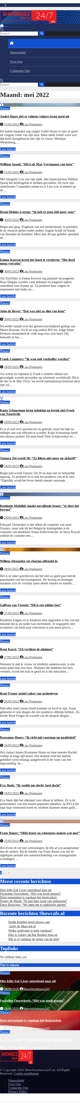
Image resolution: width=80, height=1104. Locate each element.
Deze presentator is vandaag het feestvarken (28, 897)
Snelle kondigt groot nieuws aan (29, 922)
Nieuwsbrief (18, 52)
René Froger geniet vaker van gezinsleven (29, 693)
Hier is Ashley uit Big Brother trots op (32, 935)
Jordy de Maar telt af (22, 926)
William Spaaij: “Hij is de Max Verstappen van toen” (37, 164)
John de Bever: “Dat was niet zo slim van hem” (32, 311)
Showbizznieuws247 (36, 989)
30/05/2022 (12, 220)
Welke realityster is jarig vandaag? (30, 930)
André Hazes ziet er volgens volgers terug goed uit (34, 116)
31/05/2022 (12, 124)
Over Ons (16, 61)
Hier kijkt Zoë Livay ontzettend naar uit (25, 890)
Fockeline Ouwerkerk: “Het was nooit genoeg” (30, 893)
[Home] (2, 25)
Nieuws (5, 108)
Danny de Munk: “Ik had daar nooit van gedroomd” (33, 901)
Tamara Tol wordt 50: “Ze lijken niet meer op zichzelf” (38, 458)
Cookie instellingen (26, 1073)
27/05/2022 (12, 613)
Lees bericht (8, 149)
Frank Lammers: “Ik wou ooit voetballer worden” (35, 359)
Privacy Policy (17, 1091)
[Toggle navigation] (6, 26)
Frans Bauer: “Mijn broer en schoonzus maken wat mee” (40, 833)
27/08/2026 (12, 1048)
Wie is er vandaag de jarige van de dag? (33, 939)
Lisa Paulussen (32, 124)
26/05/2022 (12, 701)
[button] (1, 29)
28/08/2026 (12, 989)
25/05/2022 (12, 841)
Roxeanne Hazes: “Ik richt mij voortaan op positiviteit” (38, 737)
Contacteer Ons (20, 71)
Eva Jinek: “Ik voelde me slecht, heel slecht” (30, 785)
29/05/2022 (12, 319)
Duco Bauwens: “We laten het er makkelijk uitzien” (33, 904)
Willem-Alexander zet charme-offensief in (28, 561)
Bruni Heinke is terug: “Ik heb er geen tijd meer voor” (37, 212)
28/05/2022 (12, 466)
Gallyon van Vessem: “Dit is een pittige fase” (30, 605)
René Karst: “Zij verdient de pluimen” (27, 649)
